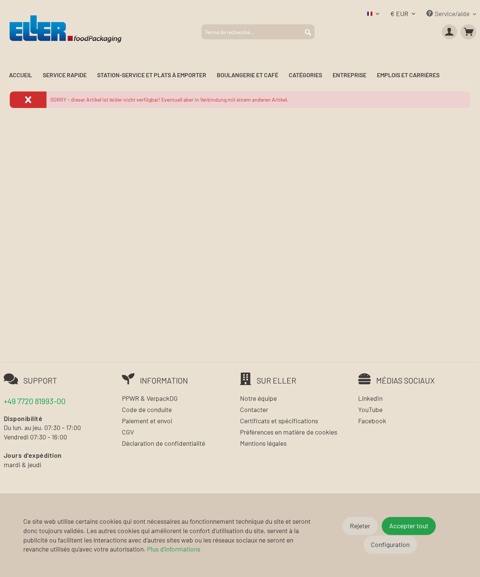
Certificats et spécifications (279, 421)
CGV (128, 432)
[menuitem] (258, 31)
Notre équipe (258, 398)
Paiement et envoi (147, 421)
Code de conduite (147, 409)
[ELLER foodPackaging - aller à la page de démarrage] (65, 28)
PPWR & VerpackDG (150, 398)
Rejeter (360, 526)
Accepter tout (408, 526)
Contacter (254, 409)
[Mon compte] (450, 31)
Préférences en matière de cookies (288, 432)
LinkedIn (370, 398)
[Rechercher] (308, 31)
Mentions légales (263, 443)
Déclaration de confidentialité (163, 443)
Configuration (390, 544)
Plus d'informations (173, 549)
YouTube (370, 409)
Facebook (372, 421)
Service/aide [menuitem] (452, 13)
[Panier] (468, 31)
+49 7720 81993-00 (35, 401)
